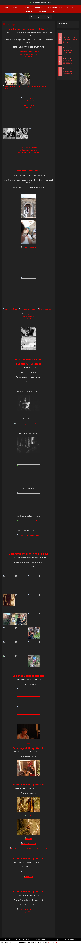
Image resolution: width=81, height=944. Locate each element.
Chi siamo (27, 7)
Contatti (16, 7)
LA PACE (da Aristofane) (67, 51)
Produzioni (39, 7)
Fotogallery (41, 11)
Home (6, 7)
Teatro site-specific (55, 7)
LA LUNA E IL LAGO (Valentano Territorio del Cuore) (70, 39)
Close (55, 942)
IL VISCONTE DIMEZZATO (68, 62)
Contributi (71, 7)
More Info (50, 942)
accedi (53, 11)
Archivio (29, 11)
